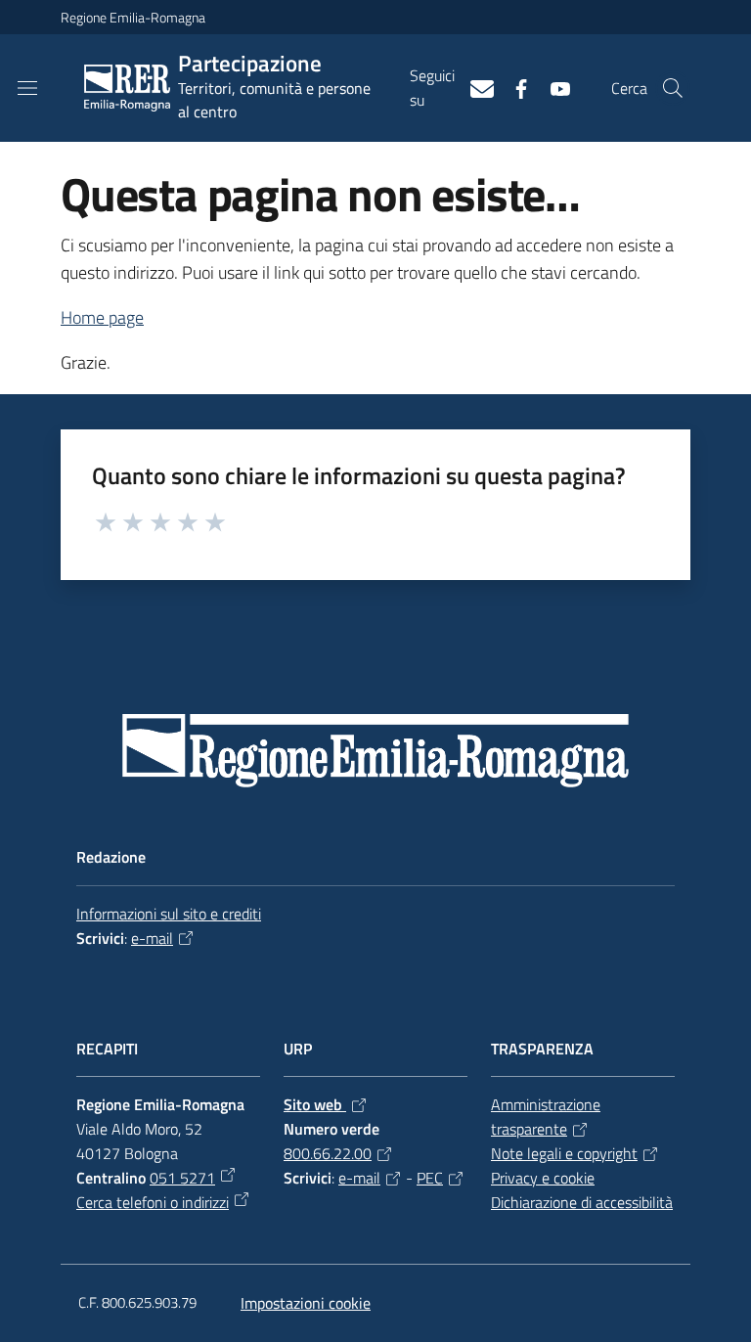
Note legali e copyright (564, 1153)
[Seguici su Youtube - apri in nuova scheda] (552, 87)
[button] (672, 88)
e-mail (152, 938)
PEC (430, 1177)
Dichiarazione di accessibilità (582, 1202)
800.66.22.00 (328, 1153)
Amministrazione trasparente (545, 1117)
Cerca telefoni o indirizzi (152, 1202)
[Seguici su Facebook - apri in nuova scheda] (513, 87)
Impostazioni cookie (306, 1303)
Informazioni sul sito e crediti (168, 913)
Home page (102, 317)
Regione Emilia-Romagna (133, 17)
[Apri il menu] (27, 88)
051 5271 (182, 1177)
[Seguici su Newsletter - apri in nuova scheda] (474, 87)
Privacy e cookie (543, 1177)
